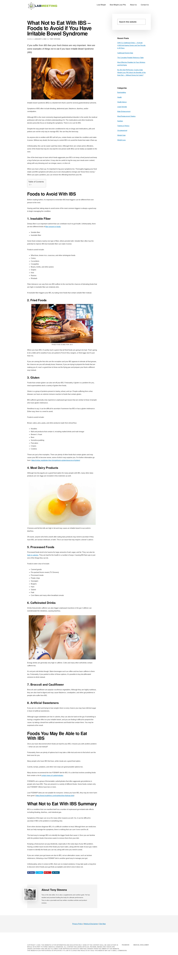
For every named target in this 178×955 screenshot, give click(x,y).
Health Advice (122, 102)
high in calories (32, 555)
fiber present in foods (53, 226)
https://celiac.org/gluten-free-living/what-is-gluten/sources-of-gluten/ (55, 460)
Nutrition (120, 121)
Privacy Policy (77, 924)
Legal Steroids (122, 107)
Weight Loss (121, 140)
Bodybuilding (121, 92)
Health (119, 97)
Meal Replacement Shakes (126, 116)
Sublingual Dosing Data (125, 53)
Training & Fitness (123, 126)
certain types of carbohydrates (52, 775)
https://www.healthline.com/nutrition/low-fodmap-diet (55, 795)
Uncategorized (122, 130)
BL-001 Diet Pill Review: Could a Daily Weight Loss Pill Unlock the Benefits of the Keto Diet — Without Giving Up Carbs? (131, 72)
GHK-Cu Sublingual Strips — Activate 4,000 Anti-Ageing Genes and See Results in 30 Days (131, 45)
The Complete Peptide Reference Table (130, 57)
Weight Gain (121, 135)
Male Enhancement (123, 111)
